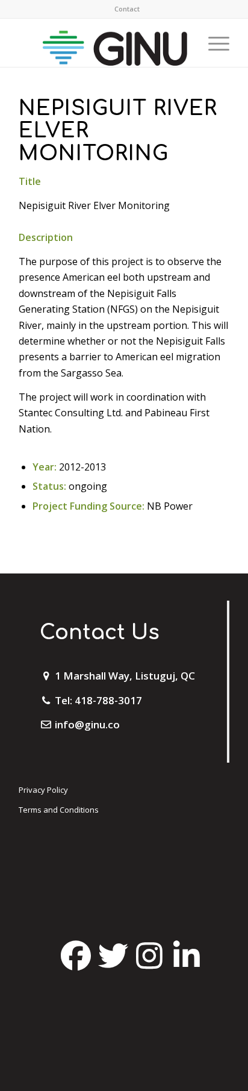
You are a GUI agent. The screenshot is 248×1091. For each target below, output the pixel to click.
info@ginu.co (87, 724)
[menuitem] (127, 9)
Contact (127, 8)
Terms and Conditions (59, 809)
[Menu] (212, 43)
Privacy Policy (43, 789)
